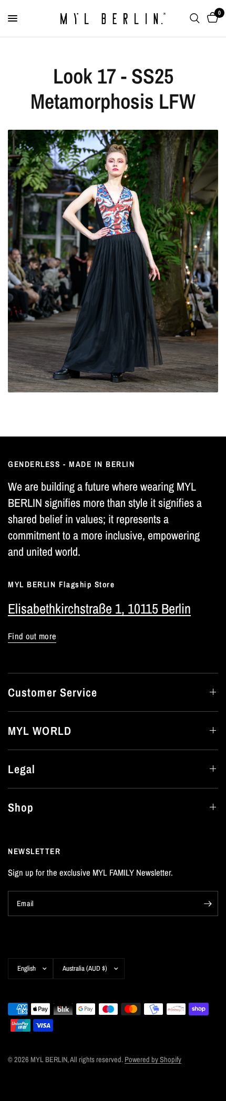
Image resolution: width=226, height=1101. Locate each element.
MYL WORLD (39, 731)
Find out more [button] (32, 636)
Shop (21, 807)
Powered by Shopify (153, 1059)
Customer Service (53, 692)
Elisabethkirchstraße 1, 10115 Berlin (99, 608)
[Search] (194, 18)
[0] (210, 18)
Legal (22, 769)
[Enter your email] (207, 903)
